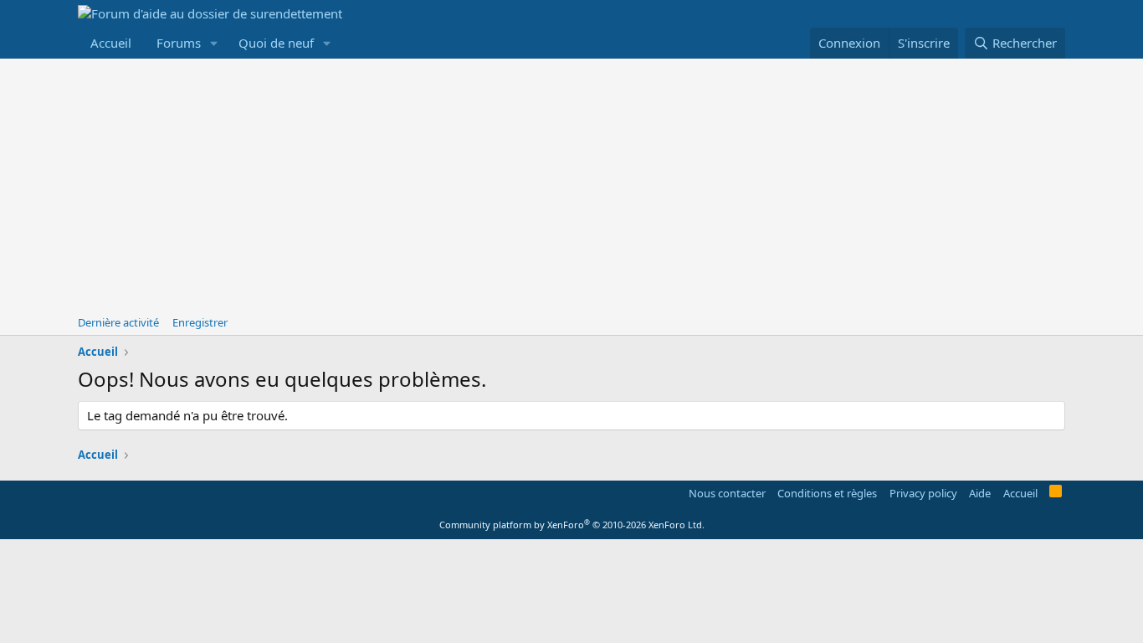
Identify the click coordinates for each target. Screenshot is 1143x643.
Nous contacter (727, 493)
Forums (178, 42)
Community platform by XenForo (572, 524)
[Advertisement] (571, 184)
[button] (214, 43)
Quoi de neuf (276, 42)
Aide (980, 493)
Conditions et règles (827, 493)
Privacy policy (923, 493)
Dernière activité (118, 322)
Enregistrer (200, 322)
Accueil (110, 42)
